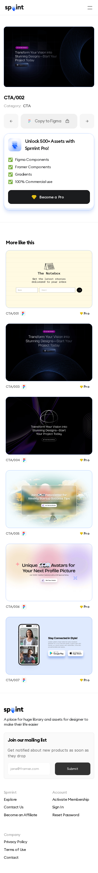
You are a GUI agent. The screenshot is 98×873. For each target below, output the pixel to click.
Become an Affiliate (20, 814)
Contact (11, 857)
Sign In (58, 807)
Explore (10, 799)
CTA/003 (13, 386)
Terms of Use (15, 849)
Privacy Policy (15, 841)
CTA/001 (12, 313)
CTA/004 (13, 460)
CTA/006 (13, 606)
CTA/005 (12, 533)
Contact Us (13, 807)
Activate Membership (70, 799)
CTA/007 (13, 680)
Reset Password (65, 814)
